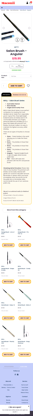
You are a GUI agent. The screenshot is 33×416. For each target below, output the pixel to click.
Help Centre (25, 390)
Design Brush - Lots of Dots (7, 233)
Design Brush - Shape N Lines (7, 269)
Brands (3, 10)
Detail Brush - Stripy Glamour (24, 342)
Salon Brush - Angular (25, 10)
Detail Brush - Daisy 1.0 (8, 305)
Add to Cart (16, 86)
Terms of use (12, 414)
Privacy (18, 414)
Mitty (8, 10)
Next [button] (29, 28)
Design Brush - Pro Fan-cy (23, 233)
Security (22, 414)
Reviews (16, 95)
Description (6, 94)
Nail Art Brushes (14, 10)
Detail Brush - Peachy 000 (7, 342)
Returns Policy (25, 392)
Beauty (8, 402)
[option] (16, 28)
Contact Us (25, 402)
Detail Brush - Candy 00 (24, 269)
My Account (24, 385)
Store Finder (25, 400)
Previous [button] (3, 28)
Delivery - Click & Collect (8, 387)
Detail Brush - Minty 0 (24, 305)
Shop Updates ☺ (8, 385)
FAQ (8, 390)
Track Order (25, 387)
